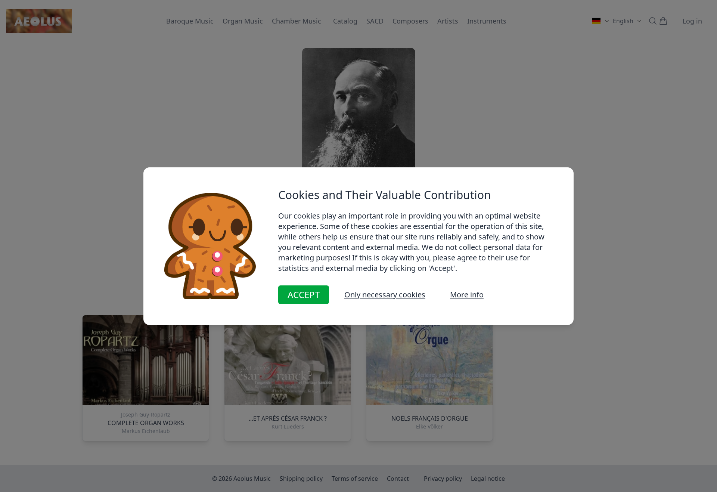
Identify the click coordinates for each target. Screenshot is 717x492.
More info (467, 295)
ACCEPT (304, 294)
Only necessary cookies (384, 295)
